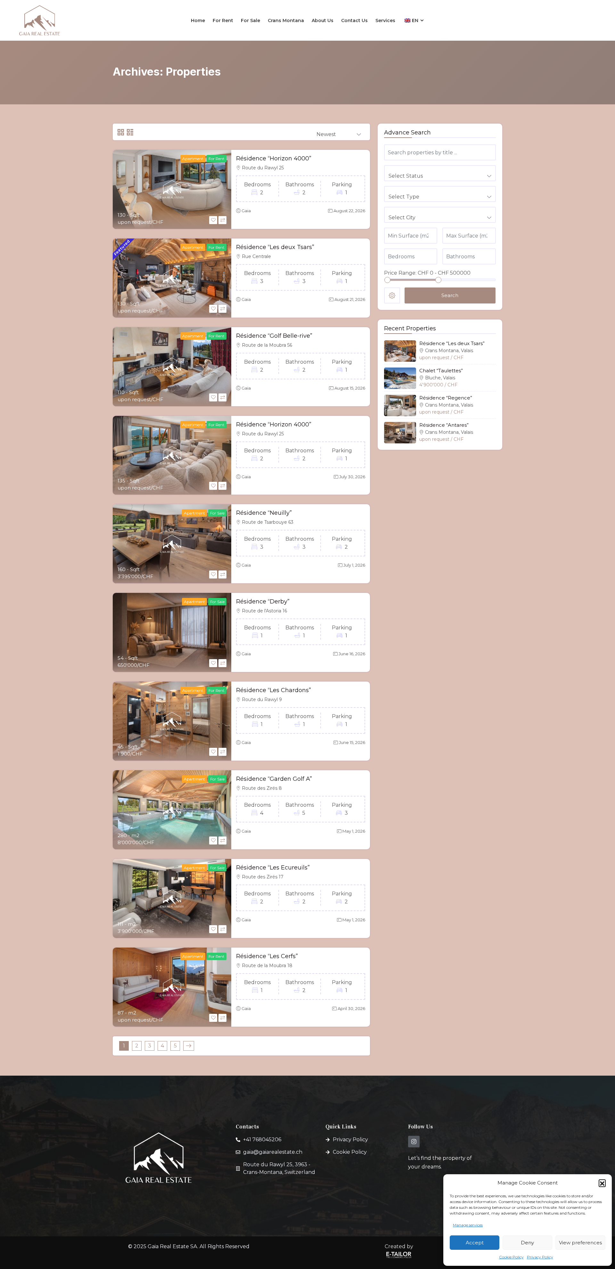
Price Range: (400, 273)
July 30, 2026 (352, 476)
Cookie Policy (511, 1257)
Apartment (192, 158)
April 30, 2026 (351, 1008)
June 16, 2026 (352, 653)
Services (385, 20)
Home (198, 20)
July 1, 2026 (354, 565)
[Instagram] (414, 1141)
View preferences (580, 1243)
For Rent (223, 20)
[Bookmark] (213, 220)
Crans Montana (286, 20)
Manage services (468, 1225)
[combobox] (338, 132)
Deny (527, 1243)
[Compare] (222, 220)
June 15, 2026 (352, 742)
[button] (602, 1183)
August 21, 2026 (349, 299)
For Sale (250, 20)
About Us (322, 20)
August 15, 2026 (349, 388)
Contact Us (354, 20)
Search (449, 295)
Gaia (246, 210)
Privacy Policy (540, 1257)
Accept (475, 1243)
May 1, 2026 (353, 831)
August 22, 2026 (349, 210)
